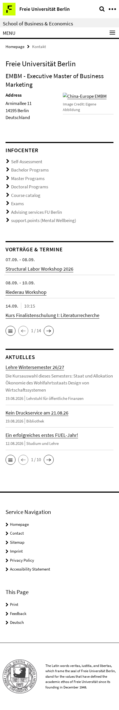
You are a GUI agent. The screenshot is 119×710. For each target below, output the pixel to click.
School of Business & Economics (38, 23)
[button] (10, 330)
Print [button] (14, 604)
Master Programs (28, 178)
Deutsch (17, 622)
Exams (17, 203)
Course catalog (25, 195)
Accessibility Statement (30, 569)
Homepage (15, 46)
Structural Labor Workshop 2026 (39, 269)
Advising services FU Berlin (36, 212)
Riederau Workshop (26, 292)
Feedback (18, 613)
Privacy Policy (22, 560)
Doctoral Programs (29, 187)
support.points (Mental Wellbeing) (43, 220)
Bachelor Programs (30, 170)
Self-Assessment (26, 162)
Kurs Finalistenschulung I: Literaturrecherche (52, 315)
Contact (17, 533)
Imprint (16, 551)
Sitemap (17, 542)
